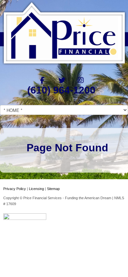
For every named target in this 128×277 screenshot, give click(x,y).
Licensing (36, 189)
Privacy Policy (14, 189)
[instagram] (80, 80)
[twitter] (61, 80)
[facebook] (42, 80)
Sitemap (53, 189)
